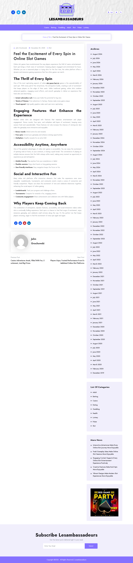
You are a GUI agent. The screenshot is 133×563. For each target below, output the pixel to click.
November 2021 (98, 281)
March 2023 (97, 213)
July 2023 (96, 197)
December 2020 (98, 327)
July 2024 (96, 159)
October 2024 (98, 146)
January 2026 (97, 83)
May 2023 (96, 205)
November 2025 (98, 92)
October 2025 (98, 96)
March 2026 (97, 75)
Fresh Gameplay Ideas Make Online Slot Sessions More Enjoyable (105, 452)
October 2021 (98, 285)
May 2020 (96, 356)
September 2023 (99, 188)
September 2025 (99, 100)
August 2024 (97, 155)
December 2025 (98, 88)
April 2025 (96, 121)
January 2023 (97, 222)
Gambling (61, 27)
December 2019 (98, 373)
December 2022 (98, 226)
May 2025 (96, 117)
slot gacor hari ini (53, 83)
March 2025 (97, 125)
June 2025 (96, 113)
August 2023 (97, 192)
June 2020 (96, 352)
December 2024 (98, 138)
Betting (53, 27)
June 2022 (96, 251)
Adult (69, 27)
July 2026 (96, 58)
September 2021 (99, 289)
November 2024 (98, 142)
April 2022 (96, 260)
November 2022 (98, 230)
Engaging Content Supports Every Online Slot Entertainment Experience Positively (105, 460)
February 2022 (98, 268)
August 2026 (97, 54)
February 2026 (98, 79)
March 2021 (97, 314)
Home (45, 37)
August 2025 (97, 104)
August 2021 (97, 293)
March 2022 (97, 264)
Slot (74, 27)
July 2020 (96, 348)
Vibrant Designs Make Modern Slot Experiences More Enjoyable (105, 474)
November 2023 (98, 180)
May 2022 (96, 255)
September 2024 (99, 151)
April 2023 (96, 209)
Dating (95, 405)
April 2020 (96, 360)
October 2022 (98, 234)
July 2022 (96, 247)
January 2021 (97, 322)
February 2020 (98, 369)
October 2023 (98, 184)
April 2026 (96, 71)
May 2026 (96, 67)
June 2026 (96, 62)
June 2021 (96, 302)
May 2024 (96, 167)
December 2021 (98, 276)
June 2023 (96, 201)
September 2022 (99, 239)
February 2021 (98, 318)
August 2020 (97, 343)
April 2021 (96, 310)
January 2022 (97, 272)
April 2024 (96, 171)
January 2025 (97, 134)
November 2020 (98, 331)
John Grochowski (37, 241)
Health (95, 413)
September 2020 (99, 339)
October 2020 (98, 335)
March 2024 (97, 176)
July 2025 (96, 109)
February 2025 (98, 130)
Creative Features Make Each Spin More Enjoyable (105, 468)
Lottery (86, 27)
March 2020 (97, 364)
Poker (80, 27)
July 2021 (96, 297)
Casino (46, 27)
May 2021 (96, 306)
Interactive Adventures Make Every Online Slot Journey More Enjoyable (105, 446)
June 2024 (96, 163)
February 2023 (98, 218)
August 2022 (97, 243)
